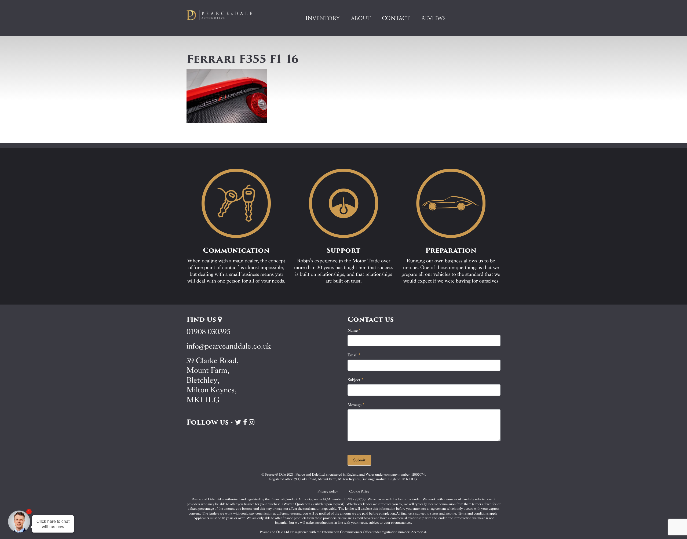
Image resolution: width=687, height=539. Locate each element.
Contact (396, 18)
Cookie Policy (359, 491)
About (361, 18)
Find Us (202, 319)
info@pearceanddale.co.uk (229, 346)
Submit (359, 460)
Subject (355, 379)
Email (354, 355)
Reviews (433, 18)
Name (354, 330)
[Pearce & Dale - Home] (223, 15)
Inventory (322, 18)
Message (356, 404)
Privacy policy (327, 491)
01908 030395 (208, 331)
